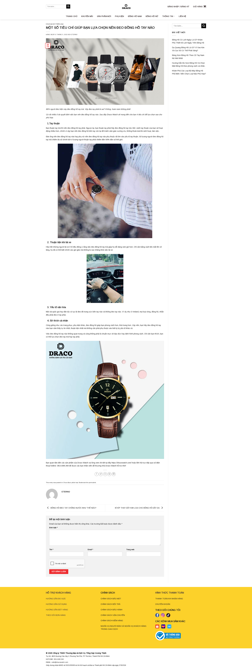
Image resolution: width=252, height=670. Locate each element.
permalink (92, 482)
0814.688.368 (59, 659)
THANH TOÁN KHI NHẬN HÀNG (169, 599)
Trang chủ (71, 16)
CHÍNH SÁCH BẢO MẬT (111, 599)
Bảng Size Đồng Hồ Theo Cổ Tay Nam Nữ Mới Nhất (188, 56)
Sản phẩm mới (104, 16)
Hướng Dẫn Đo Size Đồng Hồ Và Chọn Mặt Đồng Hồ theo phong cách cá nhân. (188, 64)
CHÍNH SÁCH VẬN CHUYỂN (113, 615)
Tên (51, 549)
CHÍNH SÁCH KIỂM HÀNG (112, 620)
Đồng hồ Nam (135, 16)
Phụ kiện (119, 16)
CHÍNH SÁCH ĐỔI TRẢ (110, 604)
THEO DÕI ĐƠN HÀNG (56, 615)
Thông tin (167, 16)
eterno (74, 34)
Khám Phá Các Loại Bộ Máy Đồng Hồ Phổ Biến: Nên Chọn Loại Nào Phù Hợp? (189, 72)
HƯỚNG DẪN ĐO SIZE (56, 599)
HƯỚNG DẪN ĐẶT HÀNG (57, 610)
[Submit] (203, 25)
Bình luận (53, 528)
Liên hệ (182, 16)
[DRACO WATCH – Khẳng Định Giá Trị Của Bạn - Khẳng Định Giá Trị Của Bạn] (126, 6)
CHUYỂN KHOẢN (162, 604)
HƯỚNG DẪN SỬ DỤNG (56, 604)
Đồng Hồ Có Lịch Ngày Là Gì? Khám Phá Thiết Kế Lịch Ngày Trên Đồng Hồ (188, 41)
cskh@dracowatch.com (59, 662)
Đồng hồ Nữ (152, 16)
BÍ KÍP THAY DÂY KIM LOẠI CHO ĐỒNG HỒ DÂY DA (137, 508)
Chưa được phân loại (55, 24)
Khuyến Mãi (87, 16)
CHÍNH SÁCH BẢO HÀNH (111, 610)
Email (90, 549)
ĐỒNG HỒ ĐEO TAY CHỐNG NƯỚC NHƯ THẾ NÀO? (73, 508)
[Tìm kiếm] (68, 6)
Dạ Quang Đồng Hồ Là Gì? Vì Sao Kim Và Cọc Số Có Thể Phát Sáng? (188, 49)
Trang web (130, 549)
